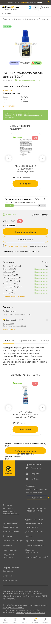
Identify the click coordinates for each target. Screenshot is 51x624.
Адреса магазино (34, 519)
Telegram (35, 473)
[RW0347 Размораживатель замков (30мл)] (26, 45)
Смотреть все (9, 106)
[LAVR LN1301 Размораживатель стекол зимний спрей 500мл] (25, 393)
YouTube (34, 479)
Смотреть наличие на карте (14, 297)
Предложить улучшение (8, 555)
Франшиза (8, 571)
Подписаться (37, 497)
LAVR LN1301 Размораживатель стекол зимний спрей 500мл (25, 414)
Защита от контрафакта (31, 551)
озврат (29, 536)
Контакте (36, 468)
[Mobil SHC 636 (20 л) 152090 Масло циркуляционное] (25, 148)
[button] (9, 158)
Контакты (7, 536)
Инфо (46, 8)
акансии (7, 545)
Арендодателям (10, 580)
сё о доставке (9, 329)
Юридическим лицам (13, 541)
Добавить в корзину (25, 232)
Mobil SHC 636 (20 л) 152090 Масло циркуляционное (25, 169)
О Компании (8, 576)
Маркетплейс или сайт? (36, 557)
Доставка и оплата (34, 531)
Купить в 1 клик (25, 240)
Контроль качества (34, 545)
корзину (25, 183)
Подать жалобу (10, 550)
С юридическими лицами (17, 246)
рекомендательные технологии (30, 612)
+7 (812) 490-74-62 (19, 115)
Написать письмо (11, 531)
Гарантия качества (34, 541)
